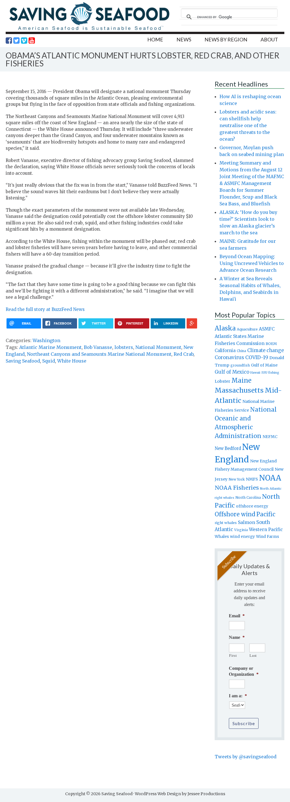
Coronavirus (229, 357)
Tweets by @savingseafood (245, 756)
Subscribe (244, 723)
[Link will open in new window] (9, 40)
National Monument (158, 347)
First (233, 655)
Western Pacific (266, 529)
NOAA (270, 478)
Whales (222, 536)
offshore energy (252, 506)
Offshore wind (235, 514)
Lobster (222, 381)
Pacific (265, 514)
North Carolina (248, 497)
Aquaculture (247, 329)
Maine (241, 380)
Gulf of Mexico (232, 372)
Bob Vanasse (98, 347)
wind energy (242, 536)
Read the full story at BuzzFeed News (45, 309)
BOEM (271, 344)
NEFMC (270, 436)
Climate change (265, 350)
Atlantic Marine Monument (50, 347)
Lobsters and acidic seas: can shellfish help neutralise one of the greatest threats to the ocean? (247, 125)
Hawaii (255, 372)
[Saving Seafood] (89, 30)
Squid (48, 361)
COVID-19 (256, 357)
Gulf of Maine (264, 365)
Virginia (241, 530)
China (241, 351)
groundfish (240, 365)
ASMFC (267, 329)
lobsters (123, 347)
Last (253, 655)
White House (71, 361)
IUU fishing (270, 372)
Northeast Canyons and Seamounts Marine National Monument (99, 354)
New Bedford (228, 448)
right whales (226, 523)
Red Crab (183, 354)
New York (237, 479)
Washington (46, 340)
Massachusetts (239, 390)
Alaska (225, 328)
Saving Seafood (23, 361)
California (225, 350)
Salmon (246, 522)
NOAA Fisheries (237, 487)
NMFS (252, 479)
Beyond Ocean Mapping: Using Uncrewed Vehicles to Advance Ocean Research (251, 263)
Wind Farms (267, 536)
